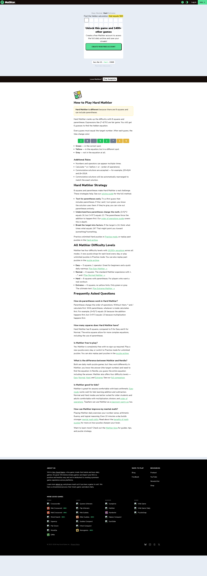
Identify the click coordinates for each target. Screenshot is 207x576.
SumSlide (112, 521)
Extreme (111, 13)
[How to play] (182, 2)
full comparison (118, 377)
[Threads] (154, 544)
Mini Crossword (58, 508)
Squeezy (54, 521)
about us (59, 484)
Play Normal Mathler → (94, 275)
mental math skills (90, 419)
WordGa (54, 530)
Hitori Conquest (86, 526)
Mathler (112, 508)
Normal (99, 13)
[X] (159, 544)
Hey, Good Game (58, 472)
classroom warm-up (120, 402)
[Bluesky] (145, 544)
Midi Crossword (58, 513)
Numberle (112, 513)
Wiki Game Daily (144, 508)
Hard (105, 13)
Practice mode (111, 236)
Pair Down (54, 526)
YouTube (153, 477)
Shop (152, 485)
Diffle (53, 535)
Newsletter (154, 481)
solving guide (107, 193)
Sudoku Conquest (86, 521)
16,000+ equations (116, 250)
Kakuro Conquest (115, 517)
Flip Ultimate (84, 508)
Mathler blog (112, 428)
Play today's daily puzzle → (103, 66)
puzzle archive (93, 260)
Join (201, 2)
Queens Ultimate (86, 504)
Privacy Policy (75, 544)
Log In (193, 2)
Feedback (135, 477)
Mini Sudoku (84, 513)
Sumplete (112, 504)
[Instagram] (150, 544)
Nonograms (86, 530)
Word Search (58, 517)
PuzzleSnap (142, 513)
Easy (93, 13)
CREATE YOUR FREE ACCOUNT (103, 47)
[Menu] (2, 2)
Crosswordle (55, 504)
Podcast (153, 472)
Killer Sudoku (87, 517)
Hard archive (92, 240)
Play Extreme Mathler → (104, 288)
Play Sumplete (110, 79)
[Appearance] (187, 2)
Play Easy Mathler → (98, 268)
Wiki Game (142, 504)
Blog (133, 472)
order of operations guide (112, 218)
